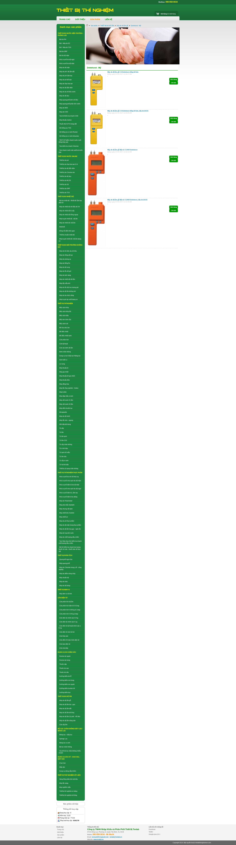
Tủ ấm (61, 432)
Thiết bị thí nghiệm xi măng (68, 791)
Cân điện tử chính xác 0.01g (68, 618)
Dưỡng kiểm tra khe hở (67, 688)
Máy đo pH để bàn (65, 80)
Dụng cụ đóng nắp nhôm (67, 771)
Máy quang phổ (64, 563)
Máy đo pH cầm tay (65, 76)
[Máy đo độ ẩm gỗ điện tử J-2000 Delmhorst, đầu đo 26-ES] (96, 246)
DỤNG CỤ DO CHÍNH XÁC (67, 652)
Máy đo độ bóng (64, 585)
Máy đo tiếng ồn (64, 263)
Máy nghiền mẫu (65, 787)
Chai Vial (62, 763)
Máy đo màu (63, 581)
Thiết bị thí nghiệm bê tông (68, 795)
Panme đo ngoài (64, 656)
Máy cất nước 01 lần (66, 400)
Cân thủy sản (63, 636)
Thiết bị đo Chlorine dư (67, 172)
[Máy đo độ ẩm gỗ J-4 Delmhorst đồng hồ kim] (96, 107)
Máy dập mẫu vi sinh (66, 396)
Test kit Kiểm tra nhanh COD (68, 116)
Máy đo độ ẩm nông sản (67, 720)
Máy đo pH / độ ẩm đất (66, 71)
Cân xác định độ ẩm (66, 348)
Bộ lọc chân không (65, 747)
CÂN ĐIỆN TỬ (62, 598)
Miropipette (63, 412)
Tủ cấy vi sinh (63, 460)
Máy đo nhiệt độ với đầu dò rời (69, 207)
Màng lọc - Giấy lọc (65, 735)
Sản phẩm (94, 26)
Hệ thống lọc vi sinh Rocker (68, 132)
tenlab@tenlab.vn (116, 837)
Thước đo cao (64, 668)
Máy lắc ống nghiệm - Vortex (68, 388)
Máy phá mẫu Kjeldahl (66, 505)
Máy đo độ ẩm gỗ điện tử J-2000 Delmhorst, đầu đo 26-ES (127, 200)
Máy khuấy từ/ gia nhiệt (67, 376)
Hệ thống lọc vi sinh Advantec (69, 136)
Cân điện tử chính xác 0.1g (68, 622)
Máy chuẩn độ (64, 577)
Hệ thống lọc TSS (65, 128)
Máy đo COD (63, 112)
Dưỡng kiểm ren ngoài (66, 684)
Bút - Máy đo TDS (65, 47)
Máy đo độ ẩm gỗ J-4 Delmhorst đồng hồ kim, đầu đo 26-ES (127, 111)
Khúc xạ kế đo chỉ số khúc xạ (69, 477)
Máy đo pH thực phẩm (66, 521)
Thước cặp (63, 664)
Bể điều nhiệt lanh (65, 336)
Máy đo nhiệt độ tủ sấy (66, 211)
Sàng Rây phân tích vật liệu (68, 779)
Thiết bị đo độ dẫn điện (67, 168)
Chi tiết (173, 83)
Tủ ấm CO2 (63, 440)
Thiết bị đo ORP (64, 188)
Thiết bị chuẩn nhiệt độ (67, 235)
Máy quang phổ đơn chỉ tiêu (68, 100)
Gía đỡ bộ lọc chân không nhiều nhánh (70, 752)
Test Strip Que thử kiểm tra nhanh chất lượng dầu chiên (70, 542)
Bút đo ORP (63, 51)
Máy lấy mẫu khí (64, 283)
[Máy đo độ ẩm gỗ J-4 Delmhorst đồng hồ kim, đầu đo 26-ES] (96, 146)
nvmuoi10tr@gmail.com (100, 837)
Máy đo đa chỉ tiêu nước (67, 92)
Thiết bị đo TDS (64, 192)
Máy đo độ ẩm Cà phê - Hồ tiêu (69, 716)
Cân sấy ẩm (63, 724)
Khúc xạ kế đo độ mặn (66, 63)
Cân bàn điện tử (64, 644)
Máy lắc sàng (63, 783)
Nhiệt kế (62, 227)
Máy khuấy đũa (64, 380)
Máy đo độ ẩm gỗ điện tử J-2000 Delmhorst (122, 150)
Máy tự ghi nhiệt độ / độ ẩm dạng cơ (70, 240)
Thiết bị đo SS (64, 184)
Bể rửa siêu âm (64, 328)
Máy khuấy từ (63, 368)
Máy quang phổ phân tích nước (69, 104)
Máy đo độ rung (64, 267)
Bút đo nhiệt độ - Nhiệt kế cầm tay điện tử (70, 202)
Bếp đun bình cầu (65, 319)
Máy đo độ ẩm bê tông (66, 712)
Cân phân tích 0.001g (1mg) (68, 614)
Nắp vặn (62, 767)
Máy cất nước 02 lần (66, 404)
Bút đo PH (62, 39)
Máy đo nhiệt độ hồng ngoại (68, 215)
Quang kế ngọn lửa (65, 559)
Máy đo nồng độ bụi (66, 255)
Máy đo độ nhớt (64, 416)
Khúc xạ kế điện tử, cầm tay (68, 493)
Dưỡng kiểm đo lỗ (65, 676)
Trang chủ (60, 829)
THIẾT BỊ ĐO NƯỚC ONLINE (67, 156)
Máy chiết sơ (63, 517)
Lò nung (62, 364)
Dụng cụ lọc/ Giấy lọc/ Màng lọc (69, 356)
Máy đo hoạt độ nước (66, 533)
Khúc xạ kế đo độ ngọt (66, 59)
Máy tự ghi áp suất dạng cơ (68, 299)
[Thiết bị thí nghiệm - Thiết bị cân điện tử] (85, 10)
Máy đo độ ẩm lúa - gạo (67, 704)
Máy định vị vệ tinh (65, 594)
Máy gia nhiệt (63, 372)
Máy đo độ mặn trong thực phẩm (70, 525)
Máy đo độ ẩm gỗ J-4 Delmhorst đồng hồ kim (122, 72)
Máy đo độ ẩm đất (65, 708)
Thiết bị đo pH (64, 160)
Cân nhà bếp (63, 648)
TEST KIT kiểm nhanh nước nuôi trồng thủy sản (70, 141)
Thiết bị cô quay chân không (68, 468)
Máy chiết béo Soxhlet (66, 513)
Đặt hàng (173, 79)
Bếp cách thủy (64, 307)
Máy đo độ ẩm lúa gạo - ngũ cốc (70, 529)
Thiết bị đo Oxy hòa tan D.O (68, 164)
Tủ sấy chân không (65, 444)
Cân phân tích (64, 340)
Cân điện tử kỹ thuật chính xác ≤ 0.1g (70, 627)
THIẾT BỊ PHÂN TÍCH (65, 555)
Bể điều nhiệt (63, 331)
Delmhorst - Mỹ (136, 26)
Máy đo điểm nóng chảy (67, 573)
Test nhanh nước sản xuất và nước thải (71, 151)
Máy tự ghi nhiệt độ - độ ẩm (68, 219)
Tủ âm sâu (62, 456)
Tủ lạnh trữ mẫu (64, 452)
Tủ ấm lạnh (63, 436)
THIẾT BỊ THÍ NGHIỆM (65, 303)
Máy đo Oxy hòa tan (66, 83)
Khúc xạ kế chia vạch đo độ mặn (70, 481)
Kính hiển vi (63, 360)
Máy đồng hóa (64, 384)
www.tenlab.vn (98, 839)
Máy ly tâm (62, 392)
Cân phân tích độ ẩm (66, 602)
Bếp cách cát (63, 323)
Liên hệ (59, 837)
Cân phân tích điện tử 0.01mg (69, 606)
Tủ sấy (61, 428)
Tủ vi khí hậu (63, 448)
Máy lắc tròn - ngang (66, 420)
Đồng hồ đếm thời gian (67, 231)
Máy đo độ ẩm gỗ (65, 700)
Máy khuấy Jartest (65, 120)
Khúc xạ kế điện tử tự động (68, 497)
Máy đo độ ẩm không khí (67, 291)
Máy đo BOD (63, 108)
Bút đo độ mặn (64, 55)
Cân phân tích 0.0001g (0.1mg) (69, 610)
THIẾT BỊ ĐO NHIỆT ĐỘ (66, 196)
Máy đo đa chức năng (66, 295)
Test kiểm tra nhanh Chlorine (69, 146)
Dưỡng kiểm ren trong (66, 680)
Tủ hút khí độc (64, 464)
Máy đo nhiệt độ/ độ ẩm (67, 279)
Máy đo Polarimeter (65, 501)
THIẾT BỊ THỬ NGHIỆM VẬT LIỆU (69, 775)
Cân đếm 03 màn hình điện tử (69, 640)
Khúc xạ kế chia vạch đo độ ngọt (70, 489)
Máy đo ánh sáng (65, 275)
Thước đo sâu (64, 672)
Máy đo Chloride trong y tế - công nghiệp (70, 568)
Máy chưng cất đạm (66, 509)
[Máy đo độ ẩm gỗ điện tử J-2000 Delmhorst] (96, 196)
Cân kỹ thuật (63, 344)
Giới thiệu (60, 832)
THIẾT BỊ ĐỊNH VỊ (64, 590)
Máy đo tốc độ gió (65, 271)
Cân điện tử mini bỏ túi (66, 632)
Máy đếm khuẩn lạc (65, 408)
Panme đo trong (64, 660)
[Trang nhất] (87, 26)
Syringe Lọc (63, 739)
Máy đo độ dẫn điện (66, 88)
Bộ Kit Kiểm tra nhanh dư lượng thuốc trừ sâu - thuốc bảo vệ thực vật (70, 549)
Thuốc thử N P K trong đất (68, 124)
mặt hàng (168, 14)
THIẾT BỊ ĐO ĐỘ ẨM (65, 696)
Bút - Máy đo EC (64, 43)
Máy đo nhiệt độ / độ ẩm (67, 223)
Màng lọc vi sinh (64, 743)
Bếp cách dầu (64, 315)
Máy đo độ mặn (64, 67)
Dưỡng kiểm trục (65, 692)
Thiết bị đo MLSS (65, 180)
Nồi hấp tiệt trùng (65, 424)
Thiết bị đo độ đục (65, 176)
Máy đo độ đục (64, 96)
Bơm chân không (65, 352)
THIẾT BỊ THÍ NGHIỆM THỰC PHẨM (70, 472)
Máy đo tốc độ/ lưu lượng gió (69, 287)
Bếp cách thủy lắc (65, 311)
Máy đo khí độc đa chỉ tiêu (68, 251)
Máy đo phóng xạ (65, 259)
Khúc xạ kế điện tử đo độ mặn (69, 485)
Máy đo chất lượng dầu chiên (69, 537)
